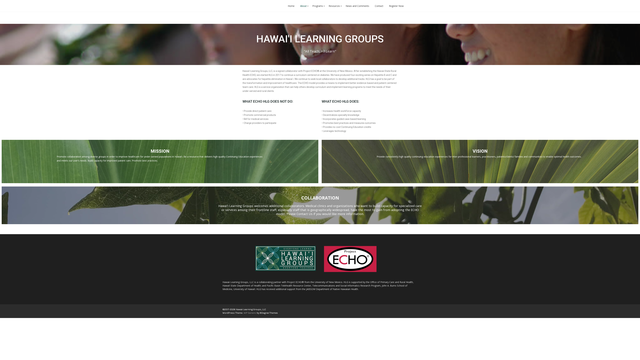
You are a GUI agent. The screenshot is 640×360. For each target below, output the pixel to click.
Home (291, 6)
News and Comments (357, 6)
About (303, 6)
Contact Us (304, 214)
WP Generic (250, 313)
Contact (379, 6)
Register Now (396, 6)
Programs (317, 6)
